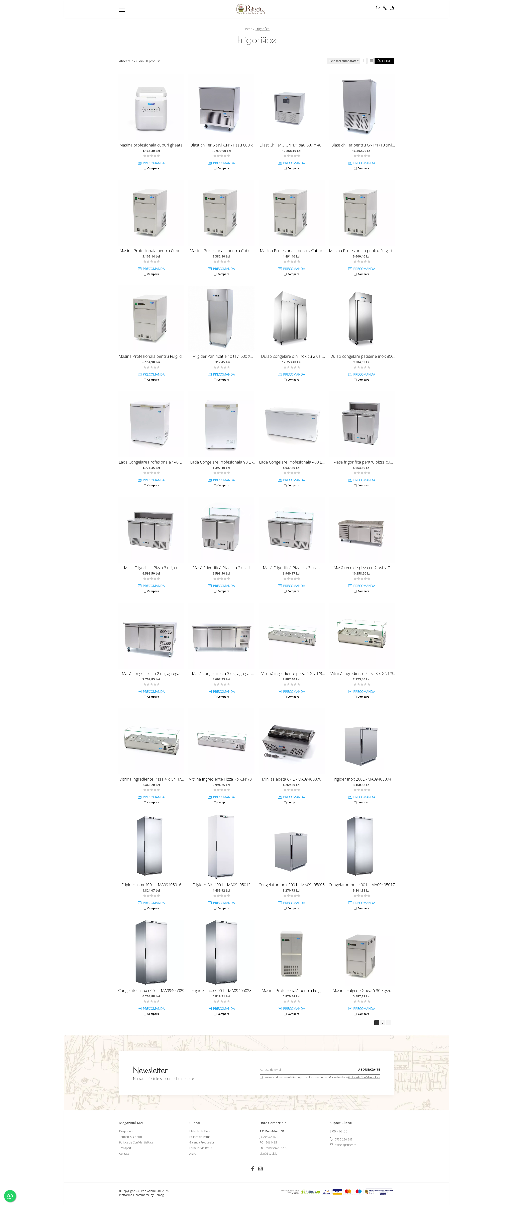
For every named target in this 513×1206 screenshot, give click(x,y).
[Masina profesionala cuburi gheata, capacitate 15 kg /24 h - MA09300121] (151, 107)
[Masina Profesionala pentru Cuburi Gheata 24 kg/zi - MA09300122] (151, 213)
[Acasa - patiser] (250, 8)
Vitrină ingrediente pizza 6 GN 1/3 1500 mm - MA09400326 (291, 673)
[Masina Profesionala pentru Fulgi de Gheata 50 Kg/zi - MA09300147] (151, 318)
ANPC (192, 1153)
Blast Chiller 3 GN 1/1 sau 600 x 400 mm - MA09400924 (292, 145)
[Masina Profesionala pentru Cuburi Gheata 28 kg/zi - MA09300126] (221, 213)
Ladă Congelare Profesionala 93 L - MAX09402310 (221, 462)
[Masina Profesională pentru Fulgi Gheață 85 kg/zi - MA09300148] (292, 953)
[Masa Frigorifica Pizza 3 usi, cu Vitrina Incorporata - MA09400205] (151, 530)
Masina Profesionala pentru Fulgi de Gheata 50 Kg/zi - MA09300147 (151, 356)
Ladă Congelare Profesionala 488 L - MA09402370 (291, 462)
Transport (125, 1148)
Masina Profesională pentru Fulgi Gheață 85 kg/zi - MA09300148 (291, 990)
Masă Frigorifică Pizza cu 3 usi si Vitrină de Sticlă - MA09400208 (291, 567)
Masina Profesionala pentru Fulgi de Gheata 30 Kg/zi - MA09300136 (361, 250)
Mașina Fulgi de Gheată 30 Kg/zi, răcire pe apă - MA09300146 (362, 990)
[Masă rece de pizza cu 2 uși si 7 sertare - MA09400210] (362, 530)
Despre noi (126, 1131)
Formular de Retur (200, 1148)
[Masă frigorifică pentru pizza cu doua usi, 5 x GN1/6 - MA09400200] (362, 424)
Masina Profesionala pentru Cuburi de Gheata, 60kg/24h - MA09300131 (292, 250)
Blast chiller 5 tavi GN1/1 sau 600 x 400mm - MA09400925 (221, 145)
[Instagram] (260, 1169)
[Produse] (122, 11)
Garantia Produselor (201, 1142)
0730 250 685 (343, 1139)
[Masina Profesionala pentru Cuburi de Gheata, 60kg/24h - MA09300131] (292, 213)
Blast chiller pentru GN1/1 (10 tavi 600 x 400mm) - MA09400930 (361, 145)
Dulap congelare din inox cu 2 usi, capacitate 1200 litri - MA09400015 (291, 356)
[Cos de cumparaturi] (392, 8)
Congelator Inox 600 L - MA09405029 (151, 990)
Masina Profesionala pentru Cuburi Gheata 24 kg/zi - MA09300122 (151, 250)
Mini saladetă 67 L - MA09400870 (291, 779)
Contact (124, 1153)
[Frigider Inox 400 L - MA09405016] (151, 847)
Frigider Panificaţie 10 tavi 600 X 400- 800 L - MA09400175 (221, 356)
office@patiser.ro (345, 1145)
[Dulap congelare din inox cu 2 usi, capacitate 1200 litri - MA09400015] (292, 318)
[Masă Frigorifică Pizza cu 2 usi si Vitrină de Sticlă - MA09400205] (221, 530)
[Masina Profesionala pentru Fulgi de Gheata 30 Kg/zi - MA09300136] (362, 213)
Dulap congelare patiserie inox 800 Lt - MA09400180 (361, 356)
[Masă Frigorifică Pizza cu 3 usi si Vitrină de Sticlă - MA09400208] (292, 530)
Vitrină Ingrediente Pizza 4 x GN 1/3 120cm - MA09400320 (151, 779)
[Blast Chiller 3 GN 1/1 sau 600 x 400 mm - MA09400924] (292, 107)
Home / (249, 29)
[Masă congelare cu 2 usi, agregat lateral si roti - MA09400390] (151, 636)
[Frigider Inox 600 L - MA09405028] (221, 953)
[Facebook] (252, 1169)
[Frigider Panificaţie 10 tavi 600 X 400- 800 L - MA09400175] (221, 318)
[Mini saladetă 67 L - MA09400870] (292, 741)
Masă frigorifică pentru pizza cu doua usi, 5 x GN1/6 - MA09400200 (362, 462)
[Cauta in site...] (378, 8)
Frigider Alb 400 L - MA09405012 (221, 884)
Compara (153, 168)
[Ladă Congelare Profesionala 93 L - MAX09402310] (221, 424)
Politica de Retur (199, 1137)
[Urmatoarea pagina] (388, 1022)
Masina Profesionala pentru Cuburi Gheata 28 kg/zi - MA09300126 (221, 250)
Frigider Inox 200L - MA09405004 (361, 779)
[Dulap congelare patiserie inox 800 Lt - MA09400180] (362, 318)
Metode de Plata (199, 1131)
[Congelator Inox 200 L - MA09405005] (292, 847)
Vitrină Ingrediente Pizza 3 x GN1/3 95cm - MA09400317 (361, 673)
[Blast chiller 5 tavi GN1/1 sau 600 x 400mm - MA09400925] (221, 107)
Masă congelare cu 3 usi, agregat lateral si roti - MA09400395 (221, 673)
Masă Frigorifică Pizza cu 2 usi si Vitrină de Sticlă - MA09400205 (221, 567)
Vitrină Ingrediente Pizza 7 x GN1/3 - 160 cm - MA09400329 (221, 779)
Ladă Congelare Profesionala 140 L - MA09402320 (151, 462)
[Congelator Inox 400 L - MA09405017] (362, 847)
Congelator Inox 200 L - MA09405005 (292, 884)
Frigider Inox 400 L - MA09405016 (151, 884)
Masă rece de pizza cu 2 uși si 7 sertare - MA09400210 (362, 567)
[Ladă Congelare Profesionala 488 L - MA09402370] (292, 424)
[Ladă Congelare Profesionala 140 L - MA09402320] (151, 424)
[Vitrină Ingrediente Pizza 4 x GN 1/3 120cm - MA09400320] (151, 741)
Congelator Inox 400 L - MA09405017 (362, 884)
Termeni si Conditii (130, 1137)
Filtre (386, 61)
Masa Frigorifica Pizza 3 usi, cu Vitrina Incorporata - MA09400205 (151, 567)
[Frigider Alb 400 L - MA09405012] (221, 847)
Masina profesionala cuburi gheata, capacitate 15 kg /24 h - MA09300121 (151, 145)
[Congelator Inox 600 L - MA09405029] (151, 953)
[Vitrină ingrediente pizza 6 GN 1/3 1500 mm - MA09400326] (292, 636)
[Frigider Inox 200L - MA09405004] (362, 741)
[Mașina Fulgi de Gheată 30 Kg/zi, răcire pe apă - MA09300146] (362, 953)
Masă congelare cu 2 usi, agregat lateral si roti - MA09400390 (151, 673)
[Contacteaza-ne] (385, 8)
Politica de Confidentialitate (364, 1077)
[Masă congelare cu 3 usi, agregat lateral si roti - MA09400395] (221, 636)
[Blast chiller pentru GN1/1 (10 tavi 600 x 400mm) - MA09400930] (362, 107)
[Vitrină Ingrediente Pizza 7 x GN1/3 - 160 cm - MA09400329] (221, 741)
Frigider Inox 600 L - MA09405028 (221, 990)
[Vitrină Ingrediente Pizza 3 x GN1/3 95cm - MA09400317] (362, 636)
